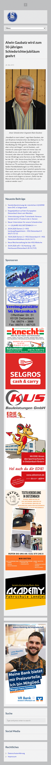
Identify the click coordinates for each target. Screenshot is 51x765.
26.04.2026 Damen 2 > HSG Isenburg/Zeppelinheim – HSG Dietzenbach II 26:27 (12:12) (25, 231)
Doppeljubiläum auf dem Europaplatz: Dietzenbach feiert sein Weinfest (22, 212)
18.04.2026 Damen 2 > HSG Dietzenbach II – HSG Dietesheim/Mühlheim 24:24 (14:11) (26, 238)
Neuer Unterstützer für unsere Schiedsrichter (25, 222)
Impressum (12, 756)
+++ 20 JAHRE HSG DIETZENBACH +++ (22, 225)
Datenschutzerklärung (16, 753)
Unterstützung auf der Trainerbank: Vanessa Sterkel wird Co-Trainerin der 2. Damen (24, 217)
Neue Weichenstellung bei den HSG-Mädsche (25, 242)
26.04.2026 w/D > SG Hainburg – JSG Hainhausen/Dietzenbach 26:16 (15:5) (22, 247)
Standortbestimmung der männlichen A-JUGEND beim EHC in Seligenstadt (26, 206)
